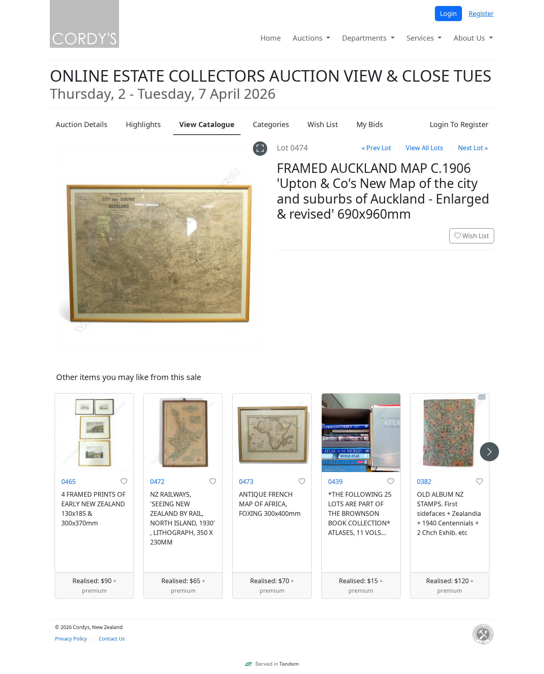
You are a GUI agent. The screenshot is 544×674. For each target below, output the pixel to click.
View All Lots (424, 147)
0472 (157, 481)
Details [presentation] (82, 124)
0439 (335, 481)
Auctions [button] (309, 38)
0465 (68, 481)
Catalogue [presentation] (207, 124)
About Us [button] (470, 38)
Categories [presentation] (271, 124)
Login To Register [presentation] (459, 124)
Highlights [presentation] (143, 124)
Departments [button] (365, 38)
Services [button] (421, 38)
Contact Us (112, 638)
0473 (246, 481)
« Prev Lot (376, 147)
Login (448, 13)
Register (481, 13)
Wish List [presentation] (322, 124)
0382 (424, 481)
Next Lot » (473, 147)
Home (270, 38)
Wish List (475, 235)
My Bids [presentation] (369, 124)
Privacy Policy (71, 638)
